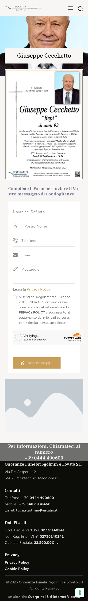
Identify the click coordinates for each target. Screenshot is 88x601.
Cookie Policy (17, 569)
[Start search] (80, 8)
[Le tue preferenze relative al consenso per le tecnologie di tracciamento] (79, 592)
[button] (70, 8)
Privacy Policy (39, 289)
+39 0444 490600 (44, 458)
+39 (38, 498)
